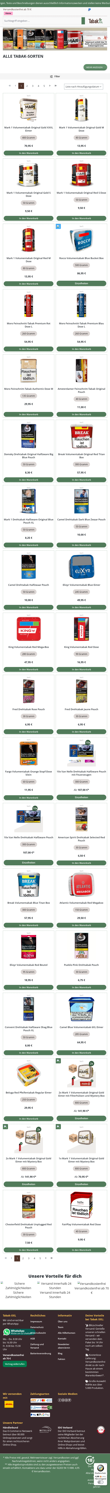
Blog (60, 1353)
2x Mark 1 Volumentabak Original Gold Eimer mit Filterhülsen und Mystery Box (81, 1094)
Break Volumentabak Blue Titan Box (28, 902)
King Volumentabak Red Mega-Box (28, 647)
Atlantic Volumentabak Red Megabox (81, 902)
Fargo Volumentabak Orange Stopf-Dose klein (28, 773)
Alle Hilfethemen (66, 1332)
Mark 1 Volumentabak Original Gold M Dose (81, 129)
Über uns (62, 1321)
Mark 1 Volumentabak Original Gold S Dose (29, 194)
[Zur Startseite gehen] (96, 20)
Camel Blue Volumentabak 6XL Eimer (81, 1027)
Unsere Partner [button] (13, 1422)
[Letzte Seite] (55, 86)
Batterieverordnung (40, 1353)
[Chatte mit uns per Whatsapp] (14, 1332)
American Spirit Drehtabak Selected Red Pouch (81, 839)
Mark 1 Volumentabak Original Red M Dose (29, 260)
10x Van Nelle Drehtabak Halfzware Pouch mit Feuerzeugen (81, 773)
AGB (32, 1338)
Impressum (36, 1321)
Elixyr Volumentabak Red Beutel (29, 965)
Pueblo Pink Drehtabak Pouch (81, 965)
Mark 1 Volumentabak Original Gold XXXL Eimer (28, 129)
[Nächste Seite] (50, 86)
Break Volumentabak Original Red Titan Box (81, 456)
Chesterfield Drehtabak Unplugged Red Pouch (28, 1226)
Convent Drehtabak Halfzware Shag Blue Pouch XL (28, 1029)
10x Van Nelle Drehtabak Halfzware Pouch (28, 837)
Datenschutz (37, 1327)
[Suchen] (83, 20)
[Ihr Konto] (104, 21)
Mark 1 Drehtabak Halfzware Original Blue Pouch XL (28, 521)
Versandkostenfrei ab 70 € (17, 9)
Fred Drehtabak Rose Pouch (28, 709)
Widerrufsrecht (38, 1332)
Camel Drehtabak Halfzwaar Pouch (28, 584)
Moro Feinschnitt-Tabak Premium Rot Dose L (28, 325)
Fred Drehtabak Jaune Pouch (81, 709)
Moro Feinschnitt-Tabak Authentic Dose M (28, 388)
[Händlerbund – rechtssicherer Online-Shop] (46, 1429)
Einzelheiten (81, 283)
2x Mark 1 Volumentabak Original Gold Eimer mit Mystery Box (28, 1160)
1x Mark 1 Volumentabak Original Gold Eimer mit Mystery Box (81, 1160)
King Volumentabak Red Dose (81, 647)
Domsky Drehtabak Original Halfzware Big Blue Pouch (28, 456)
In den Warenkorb (28, 153)
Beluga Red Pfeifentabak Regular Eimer (29, 1092)
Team (60, 1327)
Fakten (61, 1359)
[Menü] (105, 1464)
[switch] (100, 1482)
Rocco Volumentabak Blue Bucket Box (81, 258)
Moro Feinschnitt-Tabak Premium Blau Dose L (81, 325)
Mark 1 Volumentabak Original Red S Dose (81, 192)
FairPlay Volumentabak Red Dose (81, 1224)
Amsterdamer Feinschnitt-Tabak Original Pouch (81, 390)
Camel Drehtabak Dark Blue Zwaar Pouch (81, 519)
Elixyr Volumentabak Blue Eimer (81, 584)
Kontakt (62, 1338)
